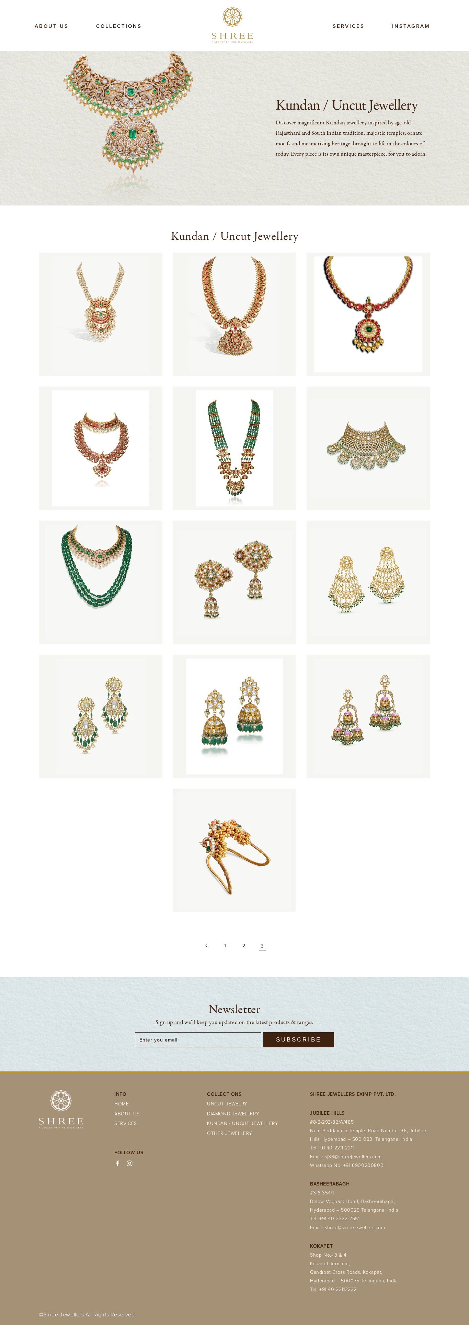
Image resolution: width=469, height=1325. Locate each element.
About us (127, 1113)
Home (121, 1103)
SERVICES (125, 1123)
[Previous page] (206, 945)
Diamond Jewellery (233, 1113)
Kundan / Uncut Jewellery (242, 1123)
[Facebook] (117, 1163)
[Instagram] (129, 1163)
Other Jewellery (229, 1133)
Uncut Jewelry (227, 1103)
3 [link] (262, 945)
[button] (119, 26)
